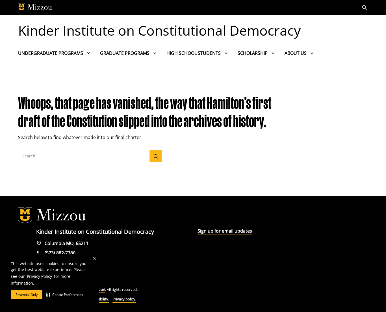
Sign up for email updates (225, 231)
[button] (64, 294)
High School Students (193, 53)
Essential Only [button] (27, 294)
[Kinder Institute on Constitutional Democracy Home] (52, 215)
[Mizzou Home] (180, 7)
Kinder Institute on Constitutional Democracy (159, 30)
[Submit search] (156, 156)
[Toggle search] (365, 7)
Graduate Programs (124, 53)
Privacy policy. (124, 299)
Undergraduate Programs (50, 53)
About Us (296, 53)
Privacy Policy (39, 276)
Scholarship (253, 53)
